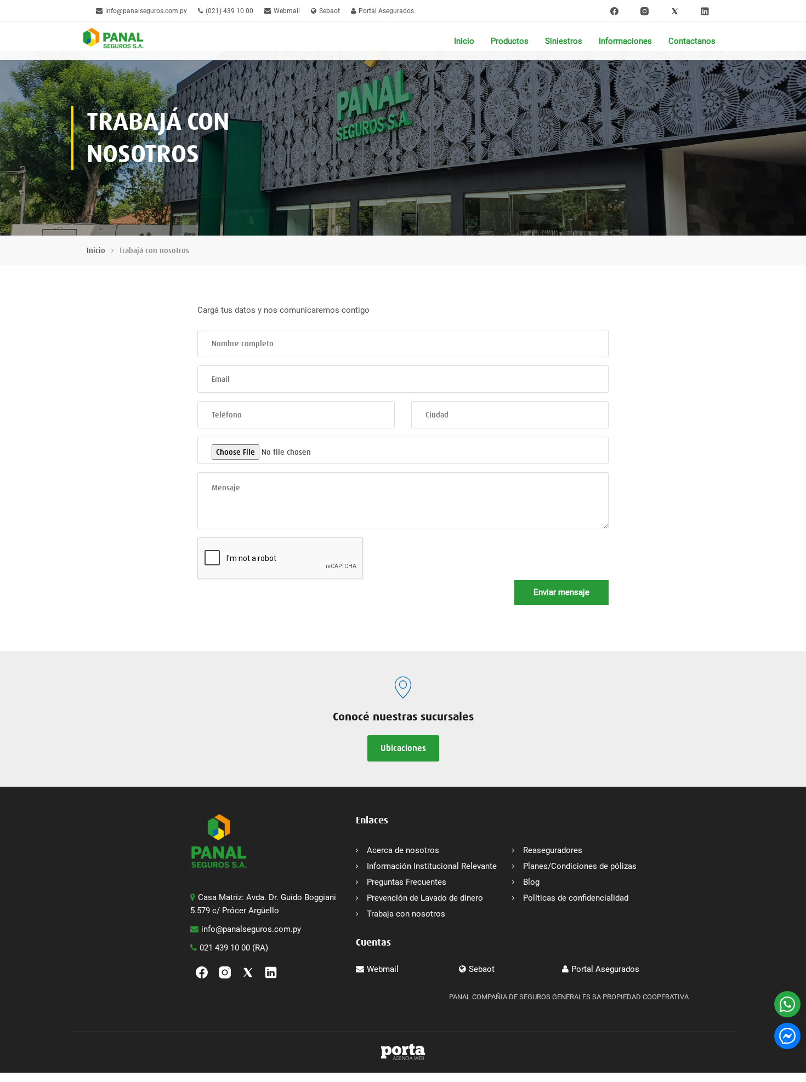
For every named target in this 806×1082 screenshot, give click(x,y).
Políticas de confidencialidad (575, 898)
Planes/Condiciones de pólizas (580, 866)
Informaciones (625, 41)
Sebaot (329, 11)
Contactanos (692, 41)
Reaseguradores (552, 850)
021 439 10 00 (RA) (234, 948)
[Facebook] (614, 11)
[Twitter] (675, 11)
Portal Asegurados (386, 11)
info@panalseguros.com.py (146, 11)
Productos (510, 41)
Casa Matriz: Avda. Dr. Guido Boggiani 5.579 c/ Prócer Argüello (263, 903)
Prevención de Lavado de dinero (425, 898)
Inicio (464, 41)
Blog (531, 882)
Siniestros (563, 41)
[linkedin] (705, 11)
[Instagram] (644, 11)
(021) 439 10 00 (229, 11)
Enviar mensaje (561, 592)
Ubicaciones (403, 748)
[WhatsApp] (787, 1004)
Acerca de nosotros (403, 850)
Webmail (287, 11)
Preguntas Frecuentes (406, 882)
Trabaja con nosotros (406, 914)
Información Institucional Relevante (432, 866)
